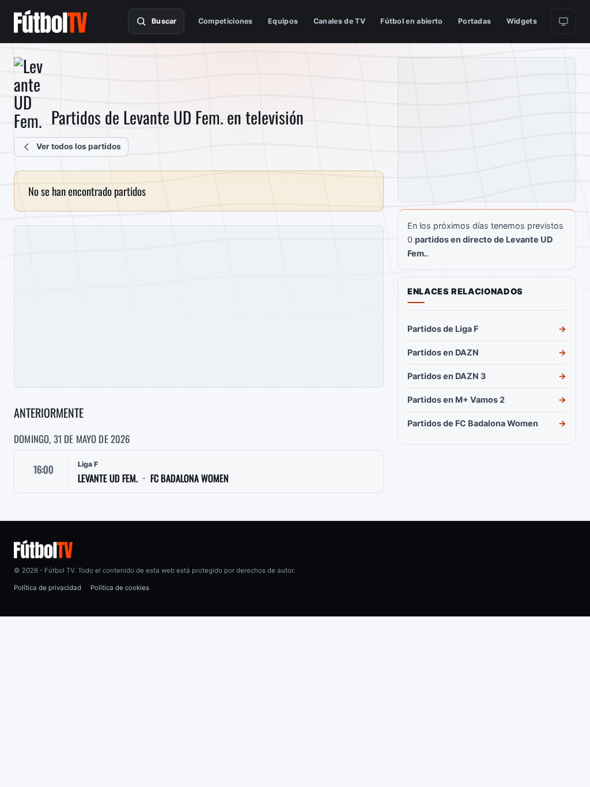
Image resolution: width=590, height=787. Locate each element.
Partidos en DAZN (443, 352)
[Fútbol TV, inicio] (50, 21)
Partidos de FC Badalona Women (472, 423)
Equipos (283, 21)
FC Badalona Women (189, 478)
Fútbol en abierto (411, 21)
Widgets (521, 21)
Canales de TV (339, 21)
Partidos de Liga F (442, 329)
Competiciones (225, 21)
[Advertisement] (198, 306)
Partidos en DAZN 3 (446, 376)
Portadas (474, 21)
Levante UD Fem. (108, 478)
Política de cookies (119, 588)
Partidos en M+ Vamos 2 (456, 399)
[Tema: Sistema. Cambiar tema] (563, 21)
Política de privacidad (47, 588)
